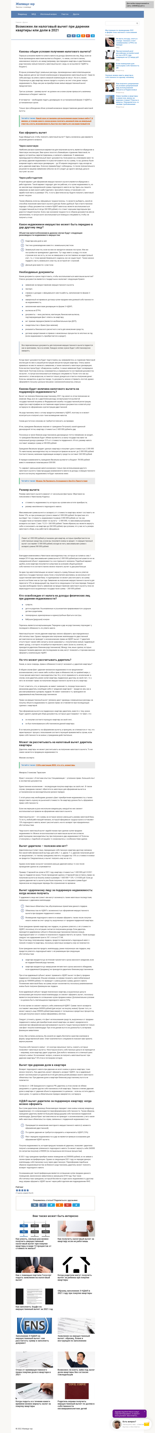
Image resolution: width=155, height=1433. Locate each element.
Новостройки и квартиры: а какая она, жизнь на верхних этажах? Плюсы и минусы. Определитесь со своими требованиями (127, 100)
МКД (34, 14)
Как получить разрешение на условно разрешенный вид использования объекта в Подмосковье (127, 87)
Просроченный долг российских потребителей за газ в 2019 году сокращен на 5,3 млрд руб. (127, 54)
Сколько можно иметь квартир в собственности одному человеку (119, 76)
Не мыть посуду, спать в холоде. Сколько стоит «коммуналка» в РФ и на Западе (126, 42)
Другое (76, 14)
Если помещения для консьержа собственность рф (127, 66)
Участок (64, 14)
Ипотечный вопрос (48, 14)
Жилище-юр (25, 4)
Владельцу (22, 14)
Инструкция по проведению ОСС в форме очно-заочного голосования (121, 31)
